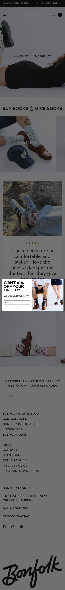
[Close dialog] (61, 280)
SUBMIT (17, 307)
